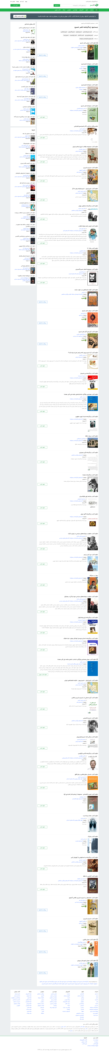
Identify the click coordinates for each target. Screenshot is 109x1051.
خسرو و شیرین (78, 706)
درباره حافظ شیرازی (67, 884)
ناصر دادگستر (81, 35)
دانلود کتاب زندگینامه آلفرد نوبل (89, 514)
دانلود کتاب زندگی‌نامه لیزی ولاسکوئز (88, 617)
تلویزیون (70, 724)
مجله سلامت (28, 1009)
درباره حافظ (48, 884)
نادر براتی (27, 136)
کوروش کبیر (60, 865)
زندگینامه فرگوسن (44, 761)
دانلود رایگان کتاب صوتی (48, 666)
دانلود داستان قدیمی (69, 782)
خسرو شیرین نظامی (72, 784)
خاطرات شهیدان (61, 258)
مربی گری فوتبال (66, 761)
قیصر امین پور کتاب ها (48, 234)
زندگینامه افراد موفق (48, 381)
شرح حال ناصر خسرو (73, 134)
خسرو (80, 197)
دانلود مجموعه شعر (66, 277)
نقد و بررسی (75, 336)
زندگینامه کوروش (47, 865)
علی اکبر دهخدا (78, 402)
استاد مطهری (79, 423)
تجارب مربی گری (70, 763)
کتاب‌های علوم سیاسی (64, 538)
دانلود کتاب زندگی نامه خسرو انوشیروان (87, 737)
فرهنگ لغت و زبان (94, 1011)
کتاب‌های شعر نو (72, 274)
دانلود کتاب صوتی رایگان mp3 (69, 667)
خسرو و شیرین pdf (78, 176)
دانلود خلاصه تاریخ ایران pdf (52, 155)
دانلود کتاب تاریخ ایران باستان (75, 361)
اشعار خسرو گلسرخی (46, 277)
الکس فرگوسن (82, 756)
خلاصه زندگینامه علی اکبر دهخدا (55, 669)
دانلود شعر (73, 277)
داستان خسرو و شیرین (45, 782)
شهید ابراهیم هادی (77, 561)
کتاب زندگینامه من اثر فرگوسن (55, 761)
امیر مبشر (27, 258)
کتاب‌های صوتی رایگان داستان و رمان (22, 80)
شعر (97, 998)
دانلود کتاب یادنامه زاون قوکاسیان (88, 496)
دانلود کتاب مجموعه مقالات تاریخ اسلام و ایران (85, 147)
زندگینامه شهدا (62, 256)
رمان (97, 996)
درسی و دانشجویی (80, 1013)
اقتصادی (82, 994)
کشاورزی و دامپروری (80, 1015)
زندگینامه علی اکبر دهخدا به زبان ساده (75, 404)
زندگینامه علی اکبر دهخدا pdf (57, 402)
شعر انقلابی (77, 279)
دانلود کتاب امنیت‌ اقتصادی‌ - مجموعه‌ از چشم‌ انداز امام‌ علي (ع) (81, 794)
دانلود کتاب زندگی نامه (64, 381)
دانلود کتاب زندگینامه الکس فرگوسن (88, 753)
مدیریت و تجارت (16, 1001)
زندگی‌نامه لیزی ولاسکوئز (81, 629)
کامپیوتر (81, 10)
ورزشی (42, 1009)
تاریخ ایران (48, 157)
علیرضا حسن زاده (81, 376)
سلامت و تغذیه (41, 1003)
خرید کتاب (84, 1044)
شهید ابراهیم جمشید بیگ (76, 256)
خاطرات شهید (76, 258)
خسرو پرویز (79, 688)
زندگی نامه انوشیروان (77, 745)
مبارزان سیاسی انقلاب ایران (61, 608)
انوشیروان (70, 745)
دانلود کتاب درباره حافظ (91, 436)
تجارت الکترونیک (66, 1001)
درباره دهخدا (73, 481)
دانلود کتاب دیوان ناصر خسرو (90, 311)
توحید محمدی (82, 860)
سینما (80, 724)
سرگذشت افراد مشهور (53, 214)
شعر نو (52, 277)
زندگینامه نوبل (79, 520)
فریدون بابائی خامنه (81, 536)
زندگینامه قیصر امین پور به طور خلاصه (70, 236)
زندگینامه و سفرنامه (94, 1007)
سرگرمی (42, 1001)
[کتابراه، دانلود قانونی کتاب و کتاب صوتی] (83, 51)
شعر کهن (81, 315)
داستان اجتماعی (78, 782)
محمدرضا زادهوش (25, 205)
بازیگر (77, 724)
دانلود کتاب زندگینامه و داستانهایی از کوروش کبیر (84, 857)
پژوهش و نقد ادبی (79, 902)
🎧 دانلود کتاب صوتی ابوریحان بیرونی (87, 961)
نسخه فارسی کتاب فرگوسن (80, 763)
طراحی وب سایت (66, 1007)
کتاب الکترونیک (83, 1040)
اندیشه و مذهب (80, 996)
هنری (43, 1011)
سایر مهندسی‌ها (53, 1007)
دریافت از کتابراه (42, 55)
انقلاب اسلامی (49, 605)
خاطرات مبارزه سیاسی (50, 607)
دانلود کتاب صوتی (43, 674)
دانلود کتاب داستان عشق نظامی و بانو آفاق (86, 774)
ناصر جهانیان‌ (82, 797)
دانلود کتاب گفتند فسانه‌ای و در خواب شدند (86, 290)
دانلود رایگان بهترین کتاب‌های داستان (22, 41)
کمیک (96, 1003)
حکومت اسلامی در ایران (65, 159)
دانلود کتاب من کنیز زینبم (91, 555)
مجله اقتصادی (28, 1001)
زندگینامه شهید (69, 258)
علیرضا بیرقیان (26, 59)
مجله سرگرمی (28, 999)
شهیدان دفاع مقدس (69, 260)
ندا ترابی (83, 292)
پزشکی (82, 998)
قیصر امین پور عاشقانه (68, 234)
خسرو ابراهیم (79, 32)
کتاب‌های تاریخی (26, 31)
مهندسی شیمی (53, 1003)
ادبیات (91, 10)
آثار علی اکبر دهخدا (79, 406)
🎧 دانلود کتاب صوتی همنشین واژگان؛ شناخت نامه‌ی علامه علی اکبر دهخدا (78, 659)
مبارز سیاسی (69, 544)
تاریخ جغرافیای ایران (77, 155)
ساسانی (77, 197)
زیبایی (42, 999)
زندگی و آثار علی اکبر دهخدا (68, 406)
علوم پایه (82, 1017)
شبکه (69, 1005)
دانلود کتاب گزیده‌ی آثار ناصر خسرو (88, 332)
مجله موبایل (29, 996)
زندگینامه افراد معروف (54, 627)
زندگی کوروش (54, 865)
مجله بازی (29, 998)
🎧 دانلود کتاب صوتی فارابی (90, 940)
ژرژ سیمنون (26, 165)
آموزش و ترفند (67, 996)
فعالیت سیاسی (63, 605)
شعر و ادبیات (17, 994)
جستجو (57, 5)
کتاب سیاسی (71, 545)
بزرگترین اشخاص (73, 381)
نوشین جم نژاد (26, 185)
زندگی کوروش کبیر (78, 865)
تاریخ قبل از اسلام (64, 361)
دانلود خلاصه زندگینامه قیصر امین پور (67, 238)
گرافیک (68, 1009)
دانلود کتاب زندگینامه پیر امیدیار (89, 373)
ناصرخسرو (83, 66)
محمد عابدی (26, 119)
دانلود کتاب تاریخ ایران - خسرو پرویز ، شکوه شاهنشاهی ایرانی (81, 680)
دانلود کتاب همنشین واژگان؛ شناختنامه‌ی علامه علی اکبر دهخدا (81, 394)
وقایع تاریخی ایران (74, 159)
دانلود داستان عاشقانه (81, 784)
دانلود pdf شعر (79, 277)
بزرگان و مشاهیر (65, 294)
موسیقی (42, 1007)
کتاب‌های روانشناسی (25, 49)
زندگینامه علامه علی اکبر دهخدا (59, 404)
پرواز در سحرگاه (94, 575)
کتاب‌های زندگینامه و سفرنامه (86, 38)
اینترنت (68, 994)
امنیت (68, 998)
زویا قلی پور (26, 195)
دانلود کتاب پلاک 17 (92, 248)
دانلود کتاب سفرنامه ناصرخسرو (89, 64)
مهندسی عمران (53, 996)
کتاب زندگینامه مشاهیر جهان (75, 214)
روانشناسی (81, 1003)
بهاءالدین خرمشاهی (81, 438)
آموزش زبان (95, 1013)
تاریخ (76, 459)
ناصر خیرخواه (76, 981)
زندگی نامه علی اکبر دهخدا (56, 406)
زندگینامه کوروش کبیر (68, 865)
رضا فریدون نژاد (25, 69)
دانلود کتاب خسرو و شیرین (90, 168)
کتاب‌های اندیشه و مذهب (24, 120)
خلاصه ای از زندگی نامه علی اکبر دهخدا (62, 666)
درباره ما (96, 1042)
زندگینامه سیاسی (57, 544)
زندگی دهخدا (79, 481)
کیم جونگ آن (26, 248)
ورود (26, 1)
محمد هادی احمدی (81, 739)
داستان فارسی (61, 782)
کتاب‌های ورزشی (26, 259)
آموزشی (18, 1005)
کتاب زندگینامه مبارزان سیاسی (66, 542)
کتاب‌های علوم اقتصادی (77, 799)
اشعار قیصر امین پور (61, 240)
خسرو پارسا (66, 35)
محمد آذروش (26, 216)
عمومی (69, 10)
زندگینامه (68, 256)
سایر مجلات (29, 1013)
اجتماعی (82, 1005)
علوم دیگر (82, 1019)
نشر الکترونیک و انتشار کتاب (92, 1)
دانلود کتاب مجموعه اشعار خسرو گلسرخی (87, 269)
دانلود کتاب (42, 117)
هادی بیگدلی (26, 155)
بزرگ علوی (26, 88)
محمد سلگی (82, 397)
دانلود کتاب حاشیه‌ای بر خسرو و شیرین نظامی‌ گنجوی (83, 898)
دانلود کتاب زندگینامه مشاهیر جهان (88, 206)
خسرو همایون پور (89, 35)
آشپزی (42, 996)
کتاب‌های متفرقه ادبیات (25, 239)
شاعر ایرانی (51, 134)
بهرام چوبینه (74, 688)
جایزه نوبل (68, 520)
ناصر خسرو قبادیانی (87, 32)
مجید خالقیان (82, 355)
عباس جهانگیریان (81, 942)
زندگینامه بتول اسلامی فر (67, 561)
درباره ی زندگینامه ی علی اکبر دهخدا (56, 671)
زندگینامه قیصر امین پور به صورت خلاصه (52, 236)
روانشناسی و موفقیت (15, 998)
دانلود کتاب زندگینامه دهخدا (90, 475)
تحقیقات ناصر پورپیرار (89, 983)
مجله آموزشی (28, 1005)
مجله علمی (29, 1007)
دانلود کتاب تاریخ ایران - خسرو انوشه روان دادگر (85, 189)
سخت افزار (67, 1003)
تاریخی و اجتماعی (16, 999)
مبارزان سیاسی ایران (71, 608)
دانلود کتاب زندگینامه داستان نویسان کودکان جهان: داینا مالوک (81, 638)
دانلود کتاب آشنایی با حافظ (90, 876)
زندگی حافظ (60, 884)
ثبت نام (22, 1)
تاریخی (82, 999)
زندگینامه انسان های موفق (75, 383)
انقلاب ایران (79, 542)
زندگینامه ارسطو (74, 216)
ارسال (71, 1030)
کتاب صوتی (58, 10)
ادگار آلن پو (26, 98)
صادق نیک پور (82, 900)
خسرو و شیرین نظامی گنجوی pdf (57, 176)
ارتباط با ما (95, 1040)
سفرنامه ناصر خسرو (73, 157)
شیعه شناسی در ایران (55, 157)
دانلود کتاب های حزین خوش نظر (45, 238)
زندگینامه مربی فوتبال (61, 763)
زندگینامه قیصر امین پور (71, 240)
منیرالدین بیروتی (81, 45)
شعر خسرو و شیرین (69, 176)
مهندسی (75, 10)
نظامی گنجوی (82, 170)
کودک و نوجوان (41, 1005)
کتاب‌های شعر (80, 172)
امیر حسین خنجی (81, 191)
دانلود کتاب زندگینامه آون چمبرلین (88, 452)
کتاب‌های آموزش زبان (25, 218)
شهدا (57, 256)
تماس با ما (12, 1)
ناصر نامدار (83, 818)
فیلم (67, 724)
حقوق (83, 1011)
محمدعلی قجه (26, 268)
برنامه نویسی (67, 999)
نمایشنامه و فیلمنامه (94, 1009)
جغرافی (82, 1001)
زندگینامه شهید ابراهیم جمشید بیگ (50, 258)
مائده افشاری (82, 251)
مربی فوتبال (72, 761)
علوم (87, 10)
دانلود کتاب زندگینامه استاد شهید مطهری (87, 416)
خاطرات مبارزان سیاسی (77, 544)
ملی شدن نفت (81, 157)
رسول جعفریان (82, 149)
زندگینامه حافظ (54, 884)
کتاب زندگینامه (55, 542)
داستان (96, 994)
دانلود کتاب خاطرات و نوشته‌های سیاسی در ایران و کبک (83, 534)
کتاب (86, 1028)
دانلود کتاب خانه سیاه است (90, 816)
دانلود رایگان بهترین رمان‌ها (24, 60)
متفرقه (42, 1013)
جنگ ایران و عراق (55, 260)
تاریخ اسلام (42, 157)
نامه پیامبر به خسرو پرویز (54, 361)
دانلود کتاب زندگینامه (81, 240)
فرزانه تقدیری (26, 175)
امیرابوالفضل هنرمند (25, 278)
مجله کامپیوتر (28, 994)
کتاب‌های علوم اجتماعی (25, 110)
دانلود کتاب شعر (58, 277)
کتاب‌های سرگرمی (26, 280)
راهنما (17, 1)
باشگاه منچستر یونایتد (52, 763)
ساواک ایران (70, 155)
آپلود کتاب (15, 5)
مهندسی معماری (53, 998)
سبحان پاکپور (26, 30)
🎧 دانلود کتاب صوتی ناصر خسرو (89, 43)
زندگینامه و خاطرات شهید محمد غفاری (73, 582)
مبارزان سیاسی (56, 605)
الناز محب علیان (81, 208)
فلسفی (82, 1009)
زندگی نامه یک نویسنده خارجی (71, 646)
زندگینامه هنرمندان (79, 294)
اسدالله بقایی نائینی (81, 334)
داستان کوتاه (49, 667)
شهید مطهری (73, 423)
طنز (97, 1001)
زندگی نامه (77, 260)
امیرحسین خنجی (81, 777)
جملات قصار (71, 294)
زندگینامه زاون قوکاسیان (76, 504)
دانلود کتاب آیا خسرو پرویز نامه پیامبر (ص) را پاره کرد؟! (83, 353)
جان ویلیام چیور (25, 79)
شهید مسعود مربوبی (57, 561)
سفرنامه (81, 68)
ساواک (75, 542)
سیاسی (82, 1007)
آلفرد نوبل (73, 520)
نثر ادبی (96, 1005)
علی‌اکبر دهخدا (67, 481)
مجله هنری (29, 1011)
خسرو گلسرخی (71, 32)
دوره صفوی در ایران (65, 157)
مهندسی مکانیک (53, 1001)
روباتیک (55, 1005)
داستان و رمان (17, 996)
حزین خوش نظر (55, 238)
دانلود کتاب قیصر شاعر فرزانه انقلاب (88, 226)
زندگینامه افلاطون (44, 214)
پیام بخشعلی (26, 39)
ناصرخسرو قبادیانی (58, 134)
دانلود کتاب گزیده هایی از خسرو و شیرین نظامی (85, 698)
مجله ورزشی (28, 1003)
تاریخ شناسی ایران (82, 159)
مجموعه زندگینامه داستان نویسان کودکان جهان (62, 645)
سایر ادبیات (95, 1015)
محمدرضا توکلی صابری (80, 87)
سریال (74, 724)
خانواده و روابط (41, 998)
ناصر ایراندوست (73, 35)
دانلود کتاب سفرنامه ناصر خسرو (89, 106)
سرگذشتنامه (56, 381)
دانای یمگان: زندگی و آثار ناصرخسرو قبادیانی (86, 126)
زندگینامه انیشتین (82, 216)
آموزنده (81, 47)
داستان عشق (72, 706)
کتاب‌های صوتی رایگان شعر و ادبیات (75, 664)
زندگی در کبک (78, 545)
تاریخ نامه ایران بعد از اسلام (53, 159)
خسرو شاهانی (64, 32)
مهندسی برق (54, 999)
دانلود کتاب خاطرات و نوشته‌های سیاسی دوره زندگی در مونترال (81, 596)
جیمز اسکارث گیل (25, 145)
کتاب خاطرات (49, 542)
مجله (64, 10)
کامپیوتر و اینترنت (66, 1011)
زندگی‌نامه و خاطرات (75, 47)
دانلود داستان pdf (54, 782)
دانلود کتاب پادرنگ (93, 836)
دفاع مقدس (62, 260)
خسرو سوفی (64, 983)
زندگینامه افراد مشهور (61, 520)
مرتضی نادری (82, 129)
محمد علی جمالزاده (81, 879)
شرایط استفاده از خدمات (92, 1045)
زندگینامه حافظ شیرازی (77, 884)
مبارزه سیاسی (49, 544)
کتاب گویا (79, 667)
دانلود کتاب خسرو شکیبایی (90, 718)
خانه (96, 10)
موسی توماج (26, 109)
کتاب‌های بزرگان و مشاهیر (77, 210)
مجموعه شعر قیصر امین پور (50, 240)
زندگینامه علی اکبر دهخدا (69, 402)
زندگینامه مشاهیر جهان (64, 214)
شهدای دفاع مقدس (51, 256)
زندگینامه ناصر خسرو (44, 134)
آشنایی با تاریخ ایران (62, 155)
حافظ (76, 444)
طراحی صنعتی (54, 994)
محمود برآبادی (82, 963)
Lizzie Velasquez (45, 627)
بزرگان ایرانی (65, 134)
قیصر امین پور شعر (78, 234)
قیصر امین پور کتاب (58, 234)
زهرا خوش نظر (82, 228)
